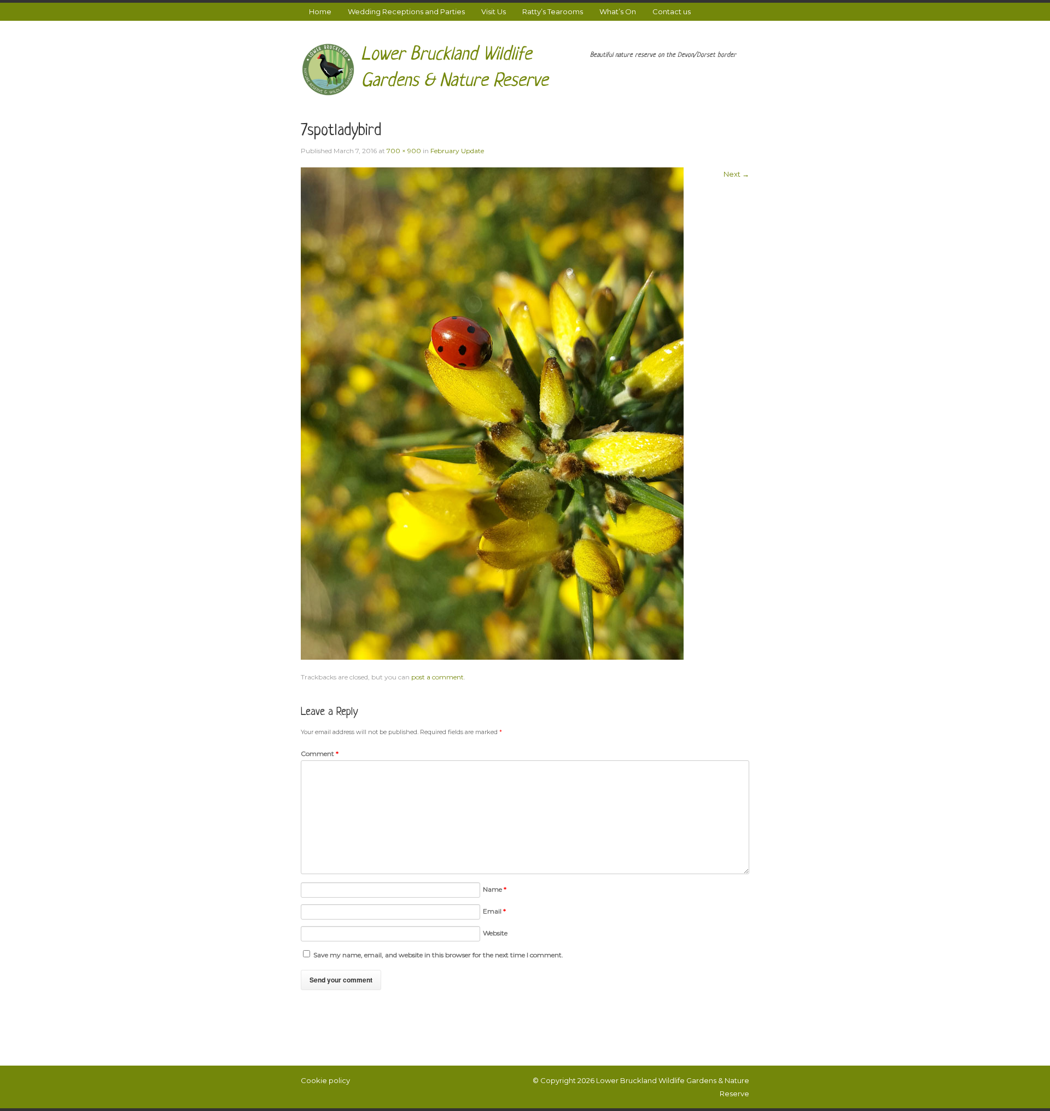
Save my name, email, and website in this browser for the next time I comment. (438, 955)
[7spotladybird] (492, 412)
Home (320, 11)
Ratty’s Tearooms (552, 11)
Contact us (671, 11)
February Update (457, 151)
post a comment (437, 677)
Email (494, 911)
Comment (320, 753)
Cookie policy (325, 1080)
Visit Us (493, 11)
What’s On (617, 11)
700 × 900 (404, 151)
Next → (736, 174)
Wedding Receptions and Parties (406, 11)
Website (495, 933)
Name (494, 889)
